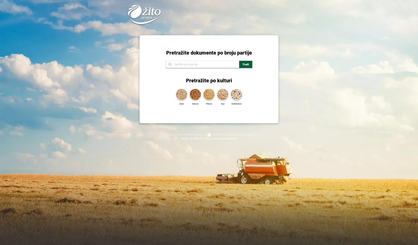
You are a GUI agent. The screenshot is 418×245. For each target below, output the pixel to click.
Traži (245, 64)
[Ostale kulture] (236, 94)
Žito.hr (185, 138)
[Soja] (222, 94)
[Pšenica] (209, 94)
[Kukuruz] (195, 94)
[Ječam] (181, 94)
